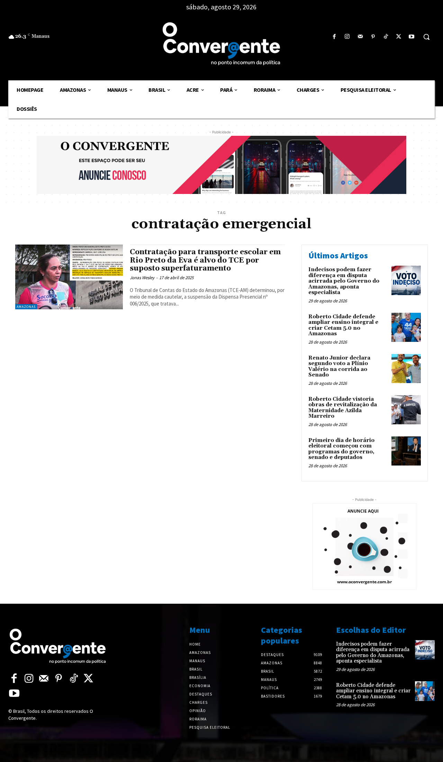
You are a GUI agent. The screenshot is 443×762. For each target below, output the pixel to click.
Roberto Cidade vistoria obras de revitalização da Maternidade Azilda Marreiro (342, 408)
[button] (426, 36)
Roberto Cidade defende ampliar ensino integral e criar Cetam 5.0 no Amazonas (343, 325)
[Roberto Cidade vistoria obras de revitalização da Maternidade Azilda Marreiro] (406, 410)
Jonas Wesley (142, 278)
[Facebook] (334, 37)
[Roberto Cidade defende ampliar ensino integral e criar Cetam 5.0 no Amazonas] (406, 327)
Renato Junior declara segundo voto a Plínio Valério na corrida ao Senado (339, 367)
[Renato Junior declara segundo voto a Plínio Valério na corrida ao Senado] (406, 368)
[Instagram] (347, 37)
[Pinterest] (373, 37)
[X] (399, 37)
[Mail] (360, 37)
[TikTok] (385, 37)
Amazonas (26, 306)
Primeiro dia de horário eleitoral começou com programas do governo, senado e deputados (341, 449)
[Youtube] (411, 37)
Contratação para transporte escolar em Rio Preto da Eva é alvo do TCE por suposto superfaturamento (205, 260)
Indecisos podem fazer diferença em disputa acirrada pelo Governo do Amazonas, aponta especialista (343, 281)
